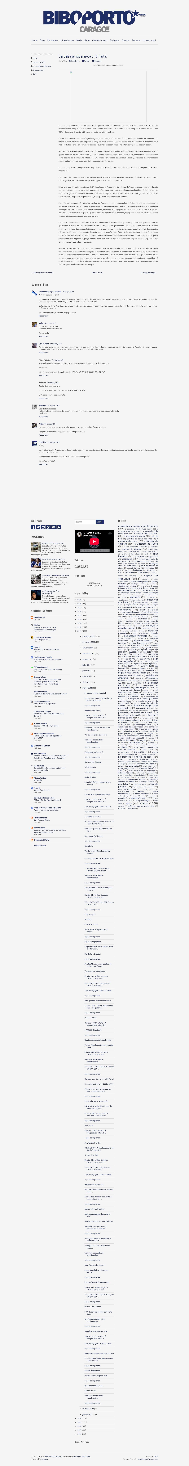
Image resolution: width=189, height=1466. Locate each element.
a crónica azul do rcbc (42, 66)
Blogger (45, 1459)
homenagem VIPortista (135, 636)
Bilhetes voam (90, 767)
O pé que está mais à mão (44, 798)
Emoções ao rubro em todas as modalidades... (97, 729)
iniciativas (122, 643)
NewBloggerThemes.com (148, 1459)
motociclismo (139, 678)
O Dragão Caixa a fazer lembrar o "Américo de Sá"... (98, 1240)
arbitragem (127, 559)
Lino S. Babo (44, 344)
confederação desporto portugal (131, 593)
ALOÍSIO (88, 919)
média (140, 670)
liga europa (145, 661)
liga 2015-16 (141, 656)
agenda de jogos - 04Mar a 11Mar (98, 1343)
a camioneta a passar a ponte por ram (138, 526)
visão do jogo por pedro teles (141, 806)
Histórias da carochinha (94, 1184)
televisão (140, 791)
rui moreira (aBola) (146, 768)
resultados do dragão (145, 764)
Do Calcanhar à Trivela (42, 637)
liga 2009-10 (133, 652)
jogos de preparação (140, 643)
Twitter (87, 61)
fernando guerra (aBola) (142, 623)
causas (143, 584)
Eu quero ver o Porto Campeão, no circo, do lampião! (98, 699)
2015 (79, 615)
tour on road (151, 796)
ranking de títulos (147, 759)
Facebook (75, 61)
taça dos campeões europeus (143, 787)
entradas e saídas (150, 612)
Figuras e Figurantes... (93, 942)
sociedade (140, 775)
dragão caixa (123, 600)
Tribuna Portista (40, 778)
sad (120, 770)
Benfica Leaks (39, 828)
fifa (131, 626)
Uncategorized (149, 40)
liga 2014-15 (127, 656)
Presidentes (52, 40)
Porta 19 (37, 647)
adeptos (154, 547)
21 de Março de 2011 (93, 817)
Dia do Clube (39, 766)
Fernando (42, 405)
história (154, 633)
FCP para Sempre (40, 667)
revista (120, 766)
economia (128, 607)
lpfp (152, 668)
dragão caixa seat (138, 600)
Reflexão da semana (93, 1307)
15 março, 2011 (53, 405)
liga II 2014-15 (129, 666)
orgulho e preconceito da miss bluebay (134, 736)
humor (140, 638)
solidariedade (153, 775)
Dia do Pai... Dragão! (93, 954)
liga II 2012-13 (139, 664)
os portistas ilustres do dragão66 (138, 737)
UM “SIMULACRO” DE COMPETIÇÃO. (50, 592)
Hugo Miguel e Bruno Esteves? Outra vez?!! (50, 694)
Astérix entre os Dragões (94, 1209)
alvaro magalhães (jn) (150, 551)
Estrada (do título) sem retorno (97, 1282)
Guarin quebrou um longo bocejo (98, 1040)
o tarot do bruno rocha (148, 729)
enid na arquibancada (130, 612)
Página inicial (97, 273)
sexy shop (150, 773)
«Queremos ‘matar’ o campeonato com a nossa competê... (98, 1090)
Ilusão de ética (90, 777)
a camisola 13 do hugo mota (138, 529)
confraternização (151, 593)
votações (121, 808)
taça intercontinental (127, 789)
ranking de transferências (128, 762)
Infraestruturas (67, 40)
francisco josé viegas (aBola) (133, 631)
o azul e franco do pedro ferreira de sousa (138, 689)
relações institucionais (149, 762)
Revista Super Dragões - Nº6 (96, 1376)
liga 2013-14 (153, 654)
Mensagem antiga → (149, 273)
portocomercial (124, 752)
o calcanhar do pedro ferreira (139, 694)
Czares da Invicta (91, 1155)
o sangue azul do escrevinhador (138, 726)
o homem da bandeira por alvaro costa (133, 711)
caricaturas (145, 579)
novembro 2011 (88, 642)
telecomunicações (124, 791)
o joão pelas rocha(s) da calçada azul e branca (138, 712)
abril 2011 (86, 682)
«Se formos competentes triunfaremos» (95, 1320)
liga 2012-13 (138, 654)
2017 (79, 608)
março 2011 (87, 688)
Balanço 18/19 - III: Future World (46, 726)
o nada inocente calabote (128, 720)
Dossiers (125, 40)
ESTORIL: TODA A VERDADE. (53, 543)
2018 (79, 604)
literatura (133, 668)
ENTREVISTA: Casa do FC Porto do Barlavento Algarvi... (98, 1107)
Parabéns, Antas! (91, 924)
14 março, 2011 (68, 292)
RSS (58, 527)
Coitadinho (89, 846)
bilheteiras (150, 570)
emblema (139, 607)
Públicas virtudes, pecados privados (99, 858)
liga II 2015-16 (145, 666)
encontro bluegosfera (148, 610)
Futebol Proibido (40, 818)
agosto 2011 (87, 659)
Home (34, 40)
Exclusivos (114, 40)
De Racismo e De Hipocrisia (45, 704)
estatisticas (142, 619)
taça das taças (140, 784)
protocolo (121, 759)
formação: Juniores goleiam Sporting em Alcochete (96, 1227)
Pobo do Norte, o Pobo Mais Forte (47, 808)
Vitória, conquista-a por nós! (96, 735)
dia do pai (138, 595)
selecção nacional (125, 773)
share (120, 775)
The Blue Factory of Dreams (50, 292)
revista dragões (132, 766)
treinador (121, 798)
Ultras (87, 40)
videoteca (121, 806)
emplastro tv (149, 607)
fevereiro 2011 (88, 1409)
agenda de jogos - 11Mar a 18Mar (98, 1175)
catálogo (134, 584)
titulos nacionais (142, 794)
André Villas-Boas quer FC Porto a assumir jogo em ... (98, 1198)
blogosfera (129, 572)
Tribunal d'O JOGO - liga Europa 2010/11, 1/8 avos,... (97, 984)
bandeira (127, 570)
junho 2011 (86, 671)
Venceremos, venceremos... (96, 971)
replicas (131, 764)
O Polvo (37, 625)
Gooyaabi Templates (81, 1456)
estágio (130, 619)
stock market (140, 777)
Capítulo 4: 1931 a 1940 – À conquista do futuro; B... (95, 716)
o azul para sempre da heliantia (138, 691)
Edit (34, 74)
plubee (136, 747)
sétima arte (140, 773)
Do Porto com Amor (42, 702)
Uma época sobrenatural (94, 1265)
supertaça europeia (146, 782)
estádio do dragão (139, 617)
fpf (157, 628)
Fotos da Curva (40, 845)
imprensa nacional (143, 640)
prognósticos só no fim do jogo (135, 757)
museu (128, 683)
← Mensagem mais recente (42, 273)
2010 (79, 1418)
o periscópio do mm (142, 725)
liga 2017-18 (130, 659)
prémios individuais (148, 755)
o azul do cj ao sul (141, 688)
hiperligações (143, 634)
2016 (79, 611)
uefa (129, 801)
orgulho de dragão (145, 733)
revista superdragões (126, 768)
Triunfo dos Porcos (92, 1371)
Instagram (43, 527)
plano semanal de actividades (147, 745)
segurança (151, 771)
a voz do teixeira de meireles (135, 547)
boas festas (143, 572)
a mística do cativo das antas (139, 539)
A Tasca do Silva (40, 724)
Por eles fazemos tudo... (94, 1386)
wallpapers (132, 808)
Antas (41, 424)
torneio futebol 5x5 (138, 796)
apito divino (139, 556)
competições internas (150, 590)
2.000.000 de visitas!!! (93, 1030)
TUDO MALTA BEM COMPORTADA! (55, 575)
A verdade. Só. (90, 1391)
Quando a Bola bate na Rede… (96, 1331)
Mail (53, 527)
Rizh (156, 1456)
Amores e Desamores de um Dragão (99, 1353)
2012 (79, 627)
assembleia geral (133, 568)
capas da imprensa (92, 705)
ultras (129, 803)
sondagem (125, 777)
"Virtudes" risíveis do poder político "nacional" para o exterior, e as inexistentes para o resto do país (47, 681)
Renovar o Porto (40, 677)
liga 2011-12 (123, 654)
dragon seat (144, 605)
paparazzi (143, 740)
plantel (124, 747)
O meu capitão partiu (42, 640)
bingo (120, 572)
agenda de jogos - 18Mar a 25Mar (98, 991)
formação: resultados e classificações (94, 741)
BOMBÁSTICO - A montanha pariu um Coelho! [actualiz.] (99, 1149)
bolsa (154, 572)
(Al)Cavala (38, 780)
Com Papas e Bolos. (42, 820)
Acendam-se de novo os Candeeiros (48, 659)
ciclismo (152, 584)
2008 (79, 1426)
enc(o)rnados (124, 610)
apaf (146, 554)
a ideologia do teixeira (134, 536)
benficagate (138, 570)
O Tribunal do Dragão (42, 711)
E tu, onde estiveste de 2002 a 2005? (99, 1084)
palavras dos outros (126, 740)
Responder (43, 316)
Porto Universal (40, 753)
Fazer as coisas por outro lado (46, 810)
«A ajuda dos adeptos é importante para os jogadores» (99, 1007)
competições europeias (128, 590)
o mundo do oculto (147, 718)
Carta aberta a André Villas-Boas (97, 794)
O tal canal (89, 1126)
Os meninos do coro (93, 762)
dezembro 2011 (88, 636)
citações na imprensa (127, 586)
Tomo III (37, 788)
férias (129, 623)
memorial (150, 670)
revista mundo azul (149, 766)
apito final (153, 556)
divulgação (135, 597)
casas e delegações (139, 581)
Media (79, 40)
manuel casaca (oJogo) (126, 670)
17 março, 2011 (53, 442)
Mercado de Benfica (42, 746)
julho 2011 (86, 665)
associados (149, 568)
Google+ (97, 61)
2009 (79, 1422)
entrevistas (127, 614)
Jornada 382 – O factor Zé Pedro (46, 650)
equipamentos (142, 614)
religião (123, 764)
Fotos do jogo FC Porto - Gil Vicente (48, 669)
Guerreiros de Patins (93, 710)
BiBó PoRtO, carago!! (53, 1456)
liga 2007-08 (146, 650)
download (151, 597)
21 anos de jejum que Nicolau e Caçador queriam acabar (97, 869)
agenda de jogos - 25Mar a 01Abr (98, 807)
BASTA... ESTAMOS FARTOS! (53, 559)
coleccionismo (145, 586)
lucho (41, 323)
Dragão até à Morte (41, 840)
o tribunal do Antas (130, 731)
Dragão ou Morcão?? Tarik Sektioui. (99, 1221)
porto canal (148, 750)
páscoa (123, 743)
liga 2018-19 (145, 659)
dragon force (131, 605)
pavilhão (151, 743)
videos (143, 803)
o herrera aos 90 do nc (145, 708)
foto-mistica (146, 628)
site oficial (128, 775)
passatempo (135, 742)
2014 (79, 619)
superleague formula (136, 779)
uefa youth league (142, 800)
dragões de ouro (141, 603)
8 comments (38, 70)
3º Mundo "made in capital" (95, 693)
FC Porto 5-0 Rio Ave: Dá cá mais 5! (47, 800)
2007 (79, 1430)
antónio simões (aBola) (131, 554)
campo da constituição (127, 576)
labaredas (136, 648)
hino (134, 634)
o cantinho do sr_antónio (138, 695)
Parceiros (136, 40)
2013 (79, 623)
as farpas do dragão (143, 561)
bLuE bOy (42, 442)
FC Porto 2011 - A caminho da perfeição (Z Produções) (96, 1114)
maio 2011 (86, 676)
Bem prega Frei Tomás (93, 836)
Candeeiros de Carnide (43, 657)
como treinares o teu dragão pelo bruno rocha (138, 587)
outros (151, 738)
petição (130, 745)
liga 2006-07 (132, 650)
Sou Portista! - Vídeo (93, 1143)
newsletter (138, 683)
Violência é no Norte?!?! (94, 752)
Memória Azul (39, 617)
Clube (42, 40)
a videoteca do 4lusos (146, 544)
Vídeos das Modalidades (44, 734)
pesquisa (121, 745)
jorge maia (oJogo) (136, 645)
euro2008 (129, 621)
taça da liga (123, 784)
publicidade (132, 759)
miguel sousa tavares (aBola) (132, 673)
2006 (79, 1434)
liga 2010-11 (148, 652)
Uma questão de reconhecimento (98, 1001)
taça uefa (147, 789)
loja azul (143, 668)
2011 (79, 631)
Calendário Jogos (100, 40)
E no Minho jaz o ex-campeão (96, 1101)
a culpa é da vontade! (42, 790)
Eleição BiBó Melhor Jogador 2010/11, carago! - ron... (96, 896)
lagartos (148, 648)
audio (120, 570)
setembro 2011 (88, 653)
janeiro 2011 (87, 1415)
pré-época (139, 752)
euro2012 (140, 621)
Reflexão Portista (40, 692)
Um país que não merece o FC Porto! (83, 56)
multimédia (145, 680)
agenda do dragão (131, 549)
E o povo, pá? (90, 914)
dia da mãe (126, 595)
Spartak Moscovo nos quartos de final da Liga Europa (98, 965)
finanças (139, 626)
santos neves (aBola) (136, 771)
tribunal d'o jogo (138, 798)
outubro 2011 (87, 648)
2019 (79, 600)
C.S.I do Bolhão (91, 1018)
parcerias (154, 740)
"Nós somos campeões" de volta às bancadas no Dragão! (99, 823)
